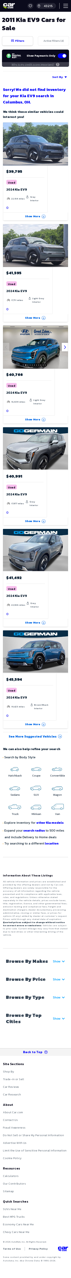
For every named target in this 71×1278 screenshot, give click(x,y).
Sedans (15, 795)
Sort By (57, 77)
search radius (34, 830)
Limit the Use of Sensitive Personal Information (35, 1151)
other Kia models (50, 822)
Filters (19, 41)
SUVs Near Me (12, 1209)
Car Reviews (11, 1087)
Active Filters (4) (53, 41)
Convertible (57, 776)
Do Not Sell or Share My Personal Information (33, 1135)
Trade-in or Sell (13, 1079)
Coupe (36, 776)
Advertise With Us (15, 1143)
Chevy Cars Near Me (16, 1232)
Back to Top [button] (33, 1052)
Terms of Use (12, 1249)
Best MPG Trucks (14, 1217)
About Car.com (13, 1112)
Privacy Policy (38, 1249)
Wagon (57, 795)
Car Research (12, 1094)
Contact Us (10, 1120)
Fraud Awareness (14, 1128)
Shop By (8, 1072)
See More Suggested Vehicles (33, 736)
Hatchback (15, 776)
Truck (15, 814)
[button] (30, 6)
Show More (32, 216)
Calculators (11, 1176)
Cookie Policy (12, 1158)
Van (57, 814)
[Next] (65, 347)
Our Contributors (14, 1184)
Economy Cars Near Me (18, 1224)
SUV (36, 795)
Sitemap (8, 1191)
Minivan (36, 814)
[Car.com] (9, 6)
